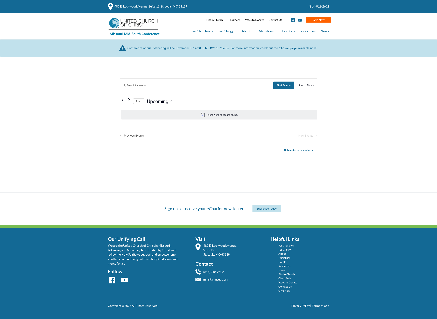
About (246, 31)
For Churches (201, 31)
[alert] (219, 114)
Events (287, 31)
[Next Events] (129, 100)
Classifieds (234, 19)
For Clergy (226, 31)
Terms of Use (320, 306)
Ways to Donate (254, 19)
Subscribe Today (267, 208)
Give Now (319, 19)
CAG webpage (288, 48)
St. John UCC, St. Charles (213, 48)
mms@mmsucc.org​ (215, 279)
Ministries (266, 31)
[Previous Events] (123, 100)
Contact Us (275, 19)
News (325, 31)
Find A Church (214, 19)
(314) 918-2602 (319, 6)
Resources (308, 31)
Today (139, 100)
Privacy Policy (300, 306)
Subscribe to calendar (297, 150)
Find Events (284, 85)
